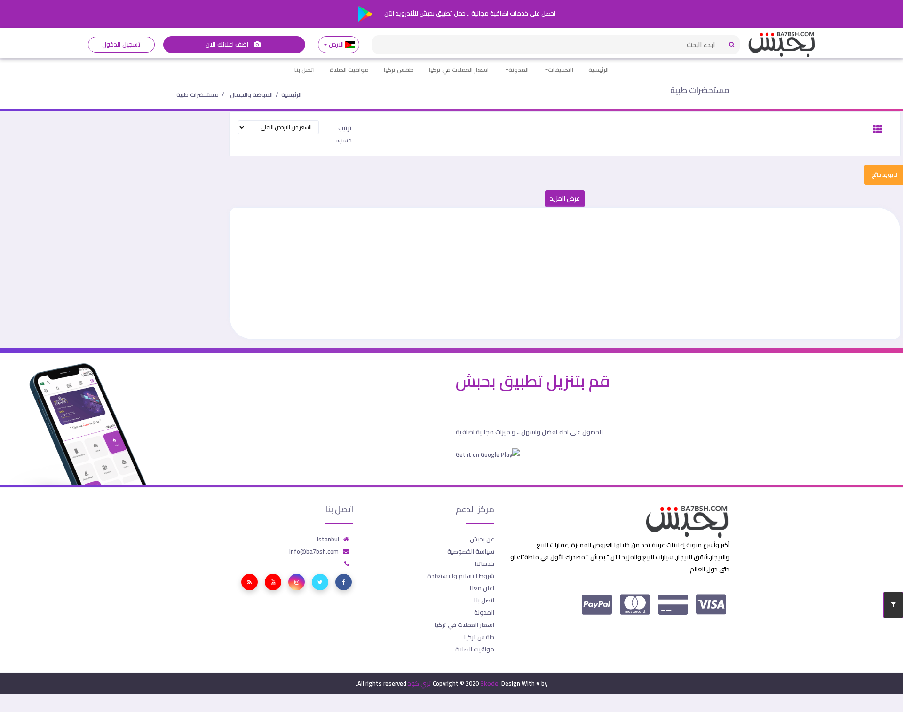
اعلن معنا (482, 588)
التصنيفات (560, 69)
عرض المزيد (565, 198)
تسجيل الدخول (121, 44)
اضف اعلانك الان (228, 44)
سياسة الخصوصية (470, 551)
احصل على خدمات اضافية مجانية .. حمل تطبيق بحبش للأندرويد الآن (469, 13)
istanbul (328, 539)
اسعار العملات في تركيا (459, 69)
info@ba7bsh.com (314, 551)
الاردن (336, 44)
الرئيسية (598, 69)
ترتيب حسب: (344, 134)
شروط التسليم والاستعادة (460, 575)
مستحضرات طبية (699, 90)
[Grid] (877, 129)
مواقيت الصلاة (349, 69)
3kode (489, 683)
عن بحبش (482, 539)
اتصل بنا (304, 69)
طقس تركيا (399, 69)
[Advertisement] (618, 273)
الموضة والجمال (251, 94)
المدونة (518, 69)
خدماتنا (484, 563)
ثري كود (419, 683)
